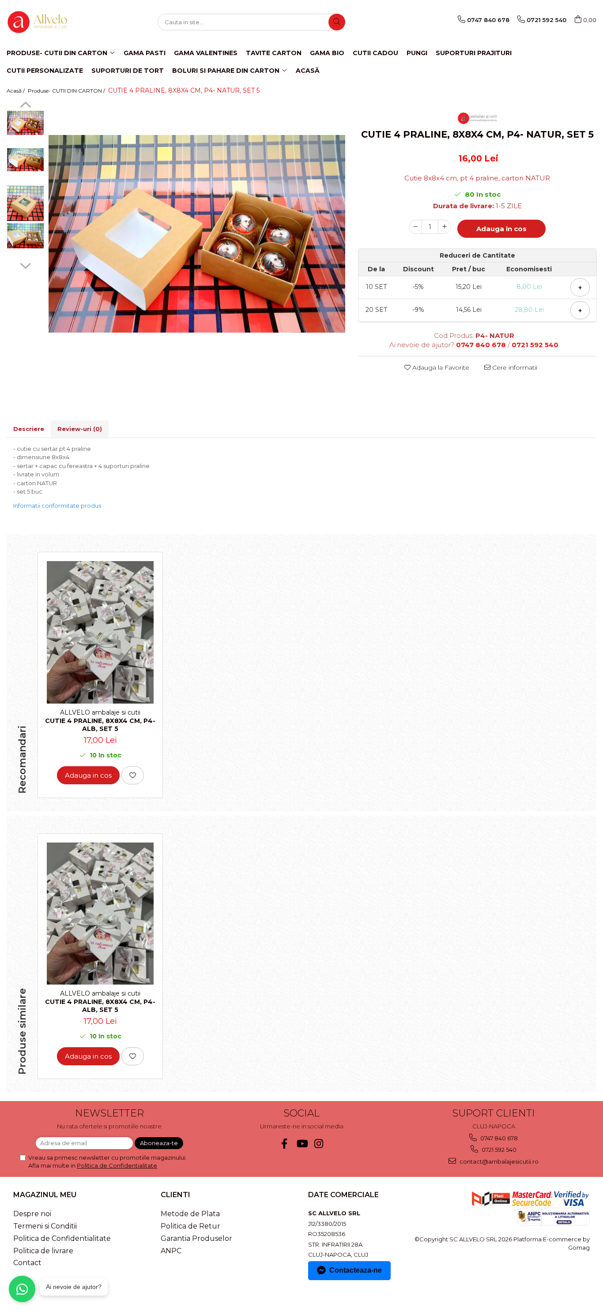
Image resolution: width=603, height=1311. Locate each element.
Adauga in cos (501, 229)
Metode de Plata (190, 1214)
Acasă (308, 71)
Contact (27, 1263)
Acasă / (16, 90)
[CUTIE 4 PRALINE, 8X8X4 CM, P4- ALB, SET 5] (100, 632)
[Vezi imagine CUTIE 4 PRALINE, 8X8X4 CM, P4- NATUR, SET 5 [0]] (25, 123)
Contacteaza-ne (355, 1270)
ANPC (171, 1251)
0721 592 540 (498, 1149)
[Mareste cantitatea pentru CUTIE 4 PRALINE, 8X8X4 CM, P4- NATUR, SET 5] (444, 227)
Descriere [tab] (28, 428)
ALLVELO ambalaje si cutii (100, 712)
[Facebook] (284, 1143)
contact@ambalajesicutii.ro (498, 1161)
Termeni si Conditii (45, 1226)
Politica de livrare (43, 1251)
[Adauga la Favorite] (132, 775)
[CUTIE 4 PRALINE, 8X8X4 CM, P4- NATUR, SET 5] (197, 233)
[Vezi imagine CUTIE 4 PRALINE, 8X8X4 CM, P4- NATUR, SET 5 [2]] (25, 203)
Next (25, 264)
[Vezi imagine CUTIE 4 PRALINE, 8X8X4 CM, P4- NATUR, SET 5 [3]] (25, 235)
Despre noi (32, 1214)
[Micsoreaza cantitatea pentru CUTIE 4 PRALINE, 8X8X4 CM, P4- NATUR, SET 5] (415, 227)
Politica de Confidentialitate (117, 1165)
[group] (197, 233)
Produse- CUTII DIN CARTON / (67, 90)
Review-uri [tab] (79, 428)
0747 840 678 (498, 1138)
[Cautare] (336, 22)
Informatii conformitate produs (57, 505)
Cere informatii (513, 367)
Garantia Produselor (196, 1238)
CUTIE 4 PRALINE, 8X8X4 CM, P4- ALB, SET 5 (100, 725)
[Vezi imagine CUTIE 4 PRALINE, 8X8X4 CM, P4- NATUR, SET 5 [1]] (25, 159)
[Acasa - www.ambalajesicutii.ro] (51, 22)
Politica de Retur (190, 1226)
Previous (25, 105)
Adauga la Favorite (440, 367)
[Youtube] (301, 1143)
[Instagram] (319, 1143)
